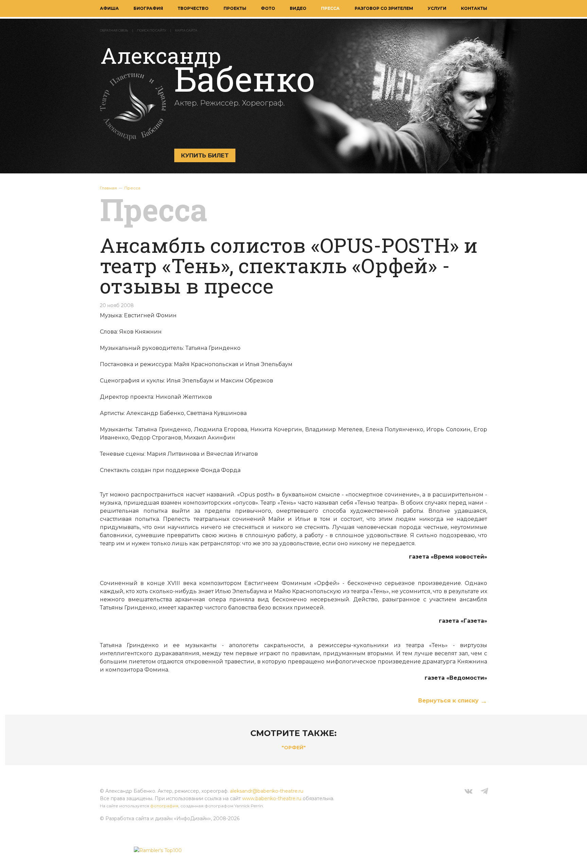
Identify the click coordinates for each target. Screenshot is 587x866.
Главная (108, 187)
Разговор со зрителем (384, 8)
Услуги (437, 8)
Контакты (474, 8)
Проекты (235, 8)
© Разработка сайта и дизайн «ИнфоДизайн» (155, 818)
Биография (148, 8)
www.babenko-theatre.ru (271, 798)
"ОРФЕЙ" (294, 748)
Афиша (109, 8)
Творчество (193, 8)
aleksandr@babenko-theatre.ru (266, 791)
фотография (164, 805)
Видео (298, 8)
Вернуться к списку (448, 700)
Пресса (330, 8)
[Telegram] (484, 792)
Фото (268, 8)
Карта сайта (186, 30)
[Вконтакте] (468, 792)
